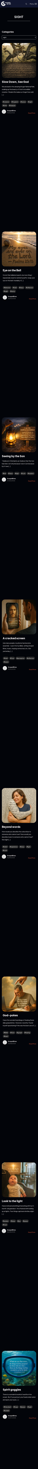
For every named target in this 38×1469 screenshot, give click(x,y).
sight (30, 102)
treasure (12, 105)
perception (21, 658)
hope (16, 1407)
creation (6, 102)
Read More (31, 113)
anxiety (6, 1221)
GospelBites (11, 110)
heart (6, 1036)
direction (7, 287)
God (12, 658)
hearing (28, 1032)
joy (20, 1221)
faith (15, 287)
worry (13, 291)
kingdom (15, 102)
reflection (30, 287)
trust (5, 1225)
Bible (6, 1032)
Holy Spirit (8, 1407)
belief (5, 847)
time (5, 105)
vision (6, 662)
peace (26, 1221)
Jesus (22, 287)
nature (24, 102)
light (17, 473)
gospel (20, 1032)
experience (14, 847)
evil (5, 473)
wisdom (31, 473)
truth (23, 473)
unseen (7, 1410)
